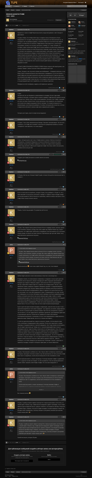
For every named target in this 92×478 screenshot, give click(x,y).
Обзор (8, 6)
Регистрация (81, 2)
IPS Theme (7, 474)
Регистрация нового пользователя (22, 460)
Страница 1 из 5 (25, 25)
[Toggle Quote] (19, 248)
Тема (10, 476)
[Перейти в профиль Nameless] (79, 26)
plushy (57, 87)
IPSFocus (11, 474)
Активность (16, 6)
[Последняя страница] (20, 25)
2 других (60, 169)
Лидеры (25, 6)
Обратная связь (15, 476)
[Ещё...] (64, 29)
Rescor (54, 169)
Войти (49, 459)
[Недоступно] (24, 262)
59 (11, 42)
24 (11, 257)
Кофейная (15, 19)
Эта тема (81, 6)
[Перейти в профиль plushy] (11, 250)
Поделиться (51, 20)
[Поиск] (86, 6)
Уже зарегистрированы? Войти (69, 2)
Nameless (83, 25)
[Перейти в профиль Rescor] (79, 22)
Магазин (32, 6)
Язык (6, 476)
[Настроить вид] (85, 2)
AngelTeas (50, 87)
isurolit (51, 169)
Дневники (20, 20)
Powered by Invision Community (81, 476)
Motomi (53, 87)
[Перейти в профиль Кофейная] (7, 20)
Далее (17, 25)
